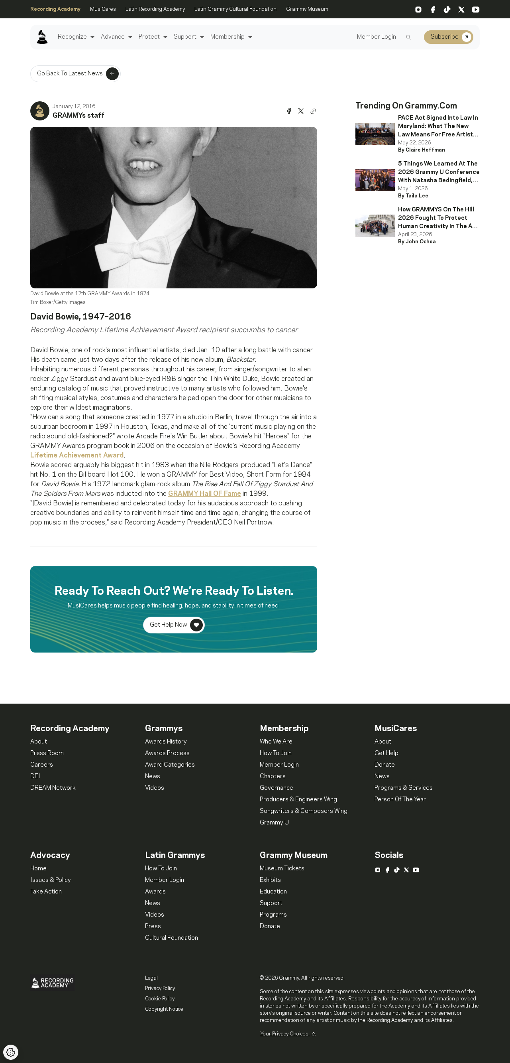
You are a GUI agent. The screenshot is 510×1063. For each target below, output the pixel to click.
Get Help (386, 753)
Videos (154, 788)
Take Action (46, 892)
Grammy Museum (307, 9)
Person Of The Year (400, 800)
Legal (151, 978)
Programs (273, 915)
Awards (155, 892)
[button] (91, 37)
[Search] (408, 37)
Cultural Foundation (171, 938)
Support (185, 37)
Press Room (47, 753)
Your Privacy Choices (285, 1033)
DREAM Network (53, 788)
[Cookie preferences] (10, 1052)
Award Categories (170, 765)
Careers (41, 765)
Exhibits (270, 880)
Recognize (72, 37)
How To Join (276, 753)
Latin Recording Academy (155, 9)
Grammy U (274, 823)
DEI (35, 776)
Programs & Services (404, 788)
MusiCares (103, 9)
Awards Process (167, 753)
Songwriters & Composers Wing (303, 811)
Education (273, 892)
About (38, 742)
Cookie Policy (160, 998)
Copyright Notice (164, 1009)
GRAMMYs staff (78, 115)
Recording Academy (55, 9)
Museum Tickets (282, 869)
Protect (149, 37)
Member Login (376, 37)
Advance (113, 37)
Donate (385, 765)
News (152, 776)
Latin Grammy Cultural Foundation (235, 9)
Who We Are (276, 742)
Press (153, 926)
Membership (227, 37)
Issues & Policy (50, 880)
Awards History (166, 742)
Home (38, 869)
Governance (276, 788)
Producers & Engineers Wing (298, 800)
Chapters (273, 776)
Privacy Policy (160, 988)
